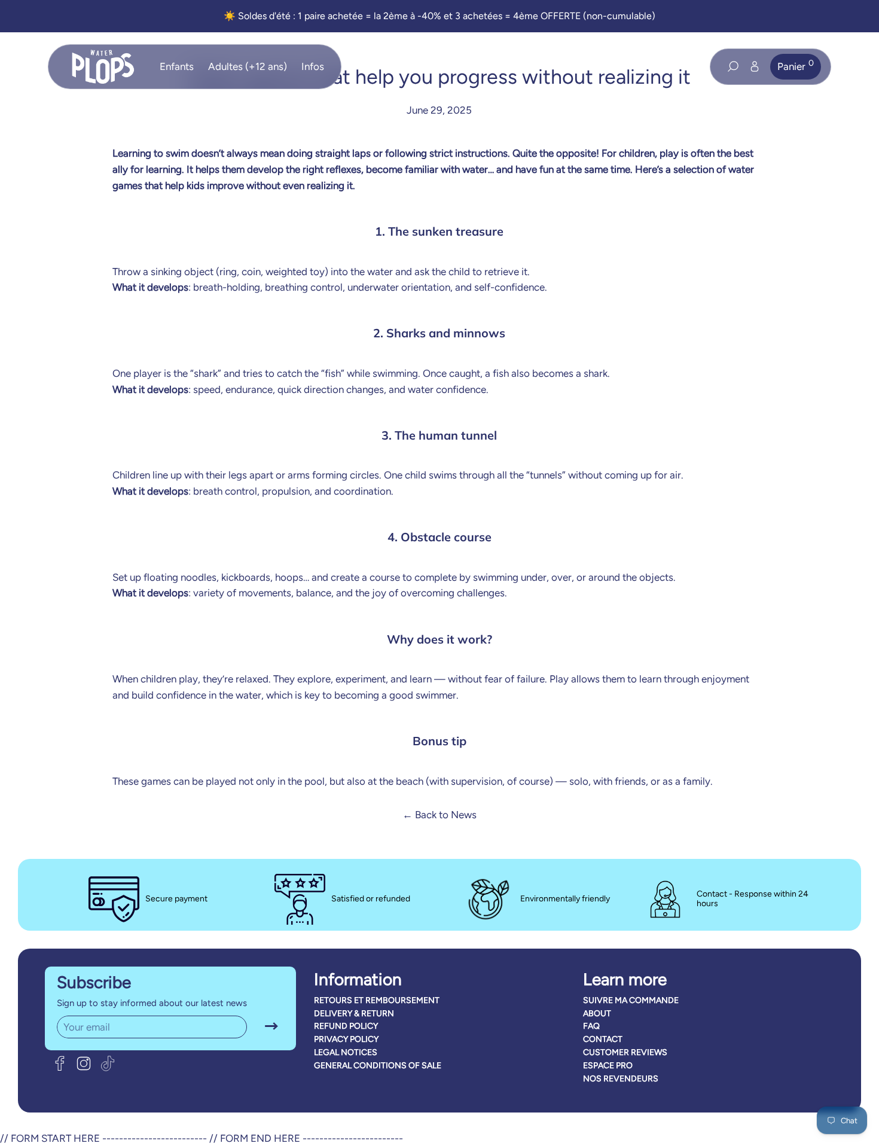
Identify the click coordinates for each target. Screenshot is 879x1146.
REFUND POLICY (346, 1026)
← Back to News (439, 815)
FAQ (591, 1026)
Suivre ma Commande (631, 1000)
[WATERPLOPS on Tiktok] (108, 1063)
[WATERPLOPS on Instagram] (84, 1063)
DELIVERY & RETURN (354, 1013)
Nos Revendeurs (620, 1079)
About (597, 1013)
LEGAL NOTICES (345, 1052)
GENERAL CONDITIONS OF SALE (377, 1065)
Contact (602, 1039)
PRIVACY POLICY (346, 1039)
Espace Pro (608, 1065)
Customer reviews (625, 1052)
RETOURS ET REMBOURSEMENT (376, 1000)
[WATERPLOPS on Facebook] (60, 1063)
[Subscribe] (271, 1026)
